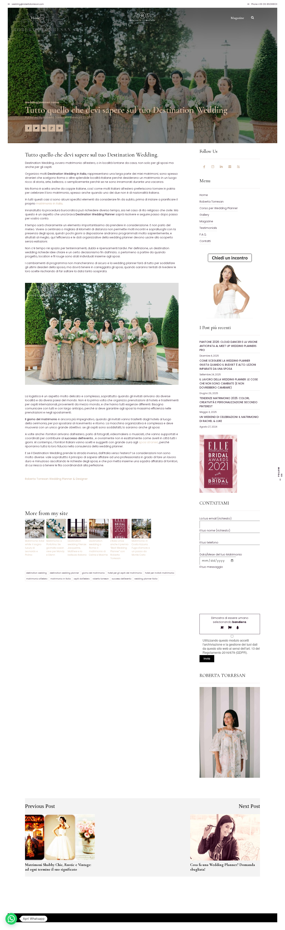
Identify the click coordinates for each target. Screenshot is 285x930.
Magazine (206, 221)
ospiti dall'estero (82, 578)
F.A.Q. (203, 234)
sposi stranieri (148, 442)
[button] (11, 919)
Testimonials (208, 228)
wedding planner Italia (145, 578)
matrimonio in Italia (60, 578)
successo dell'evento (121, 578)
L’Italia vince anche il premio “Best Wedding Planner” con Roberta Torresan (119, 549)
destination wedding (36, 573)
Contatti (205, 241)
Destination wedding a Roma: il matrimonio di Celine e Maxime (98, 547)
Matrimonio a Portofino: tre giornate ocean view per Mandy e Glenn (55, 547)
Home (204, 195)
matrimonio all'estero (36, 578)
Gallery (204, 215)
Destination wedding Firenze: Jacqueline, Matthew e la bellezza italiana (77, 547)
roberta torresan (101, 578)
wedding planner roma (42, 102)
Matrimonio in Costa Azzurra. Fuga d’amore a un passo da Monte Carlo (141, 547)
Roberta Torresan (55, 117)
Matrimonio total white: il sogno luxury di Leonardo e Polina (34, 547)
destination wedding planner (64, 573)
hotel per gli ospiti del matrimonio (125, 573)
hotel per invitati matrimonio (159, 573)
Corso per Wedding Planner (219, 208)
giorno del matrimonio (93, 573)
